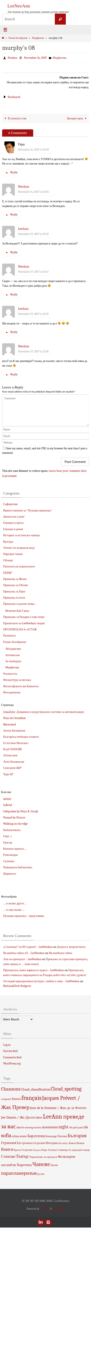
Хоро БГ (8, 772)
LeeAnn (23, 227)
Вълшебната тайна (60, 951)
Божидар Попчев (56, 1134)
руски (40, 1172)
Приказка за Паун (14, 589)
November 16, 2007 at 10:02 (33, 147)
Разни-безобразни (17, 38)
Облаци (8, 558)
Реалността (10, 672)
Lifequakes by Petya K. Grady (20, 809)
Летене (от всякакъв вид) (19, 546)
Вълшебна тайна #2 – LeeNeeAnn (23, 951)
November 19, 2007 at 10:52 (33, 232)
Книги (7, 1147)
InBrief (7, 803)
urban (15, 1134)
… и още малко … (14, 908)
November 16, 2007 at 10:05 (33, 190)
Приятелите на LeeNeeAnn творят (24, 621)
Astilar (7, 797)
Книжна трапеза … (15, 847)
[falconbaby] (48, 1220)
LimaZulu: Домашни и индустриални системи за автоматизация (43, 710)
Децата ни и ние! (14, 515)
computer (6, 1097)
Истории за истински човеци (21, 533)
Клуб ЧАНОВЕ (12, 747)
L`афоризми (10, 502)
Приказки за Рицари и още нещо (23, 615)
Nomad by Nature (14, 815)
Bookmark (14, 95)
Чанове (41, 1162)
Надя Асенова (49, 1148)
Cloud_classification (35, 1087)
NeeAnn (12, 57)
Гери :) (7, 834)
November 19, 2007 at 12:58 (33, 349)
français (31, 1095)
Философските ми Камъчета (21, 684)
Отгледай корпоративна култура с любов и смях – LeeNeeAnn (41, 979)
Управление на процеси (43, 1155)
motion (37, 1125)
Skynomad (9, 722)
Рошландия (10, 853)
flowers (16, 1097)
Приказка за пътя (14, 596)
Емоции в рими (13, 527)
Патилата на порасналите (19, 564)
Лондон (37, 1148)
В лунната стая (16, 116)
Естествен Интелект (15, 741)
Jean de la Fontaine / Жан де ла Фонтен (58, 1106)
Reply (14, 170)
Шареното (9, 872)
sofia (6, 1134)
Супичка (8, 859)
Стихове (8, 1154)
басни (54, 1163)
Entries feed (10, 1049)
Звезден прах (75, 116)
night (63, 1124)
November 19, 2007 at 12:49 (33, 312)
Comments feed (12, 1055)
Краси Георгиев (23, 1147)
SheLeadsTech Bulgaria (17, 984)
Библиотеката (12, 828)
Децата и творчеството (71, 945)
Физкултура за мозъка (17, 678)
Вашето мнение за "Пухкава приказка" (27, 508)
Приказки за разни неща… (19, 602)
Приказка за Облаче (15, 583)
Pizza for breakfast (14, 716)
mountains (50, 1125)
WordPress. (58, 1207)
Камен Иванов (76, 1141)
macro (20, 1125)
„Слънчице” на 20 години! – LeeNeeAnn (27, 945)
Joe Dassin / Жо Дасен (18, 1115)
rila (85, 1125)
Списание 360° (12, 766)
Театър (22, 1154)
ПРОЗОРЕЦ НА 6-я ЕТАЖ (20, 627)
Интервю (52, 1141)
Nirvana (44, 1207)
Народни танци (13, 552)
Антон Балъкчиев (14, 728)
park (75, 1125)
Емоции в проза (13, 521)
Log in (7, 1043)
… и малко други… (14, 902)
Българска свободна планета (21, 735)
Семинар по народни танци (73, 1147)
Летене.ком (10, 754)
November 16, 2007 (35, 57)
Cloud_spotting (66, 1087)
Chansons (10, 1087)
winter (23, 1134)
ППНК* (8, 571)
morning (29, 1125)
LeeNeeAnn (18, 5)
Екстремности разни (31, 1141)
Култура (8, 540)
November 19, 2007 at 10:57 (33, 269)
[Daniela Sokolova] (40, 1220)
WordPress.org (12, 1061)
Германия (8, 1141)
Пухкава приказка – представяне (23, 914)
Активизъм (12, 653)
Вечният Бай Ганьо (17, 609)
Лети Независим (13, 760)
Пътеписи (9, 634)
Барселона (36, 1134)
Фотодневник (12, 690)
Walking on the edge (15, 822)
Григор (7, 840)
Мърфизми (38, 38)
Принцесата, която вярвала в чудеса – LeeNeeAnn (33, 968)
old (70, 1125)
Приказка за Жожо (15, 577)
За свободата (13, 659)
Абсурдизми (13, 647)
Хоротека (24, 1163)
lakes (39, 1115)
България (77, 1134)
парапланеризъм (19, 1171)
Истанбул (63, 1141)
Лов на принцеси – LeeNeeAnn (22, 957)
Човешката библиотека (17, 865)
